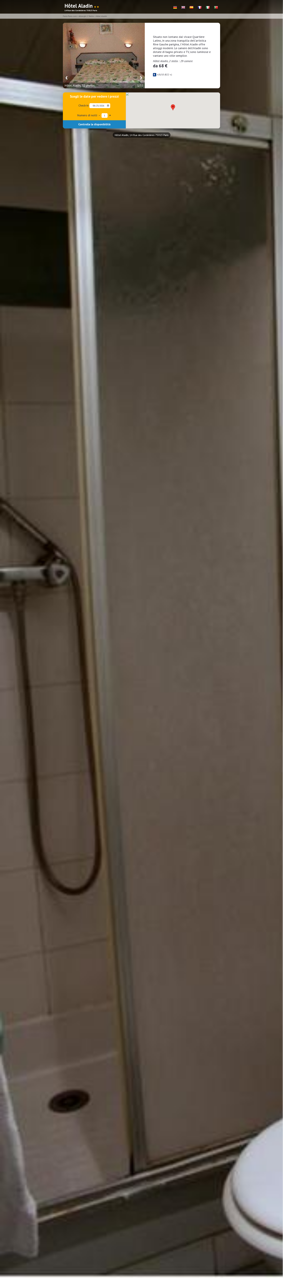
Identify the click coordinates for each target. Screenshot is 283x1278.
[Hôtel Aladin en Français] (200, 7)
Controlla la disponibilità (94, 124)
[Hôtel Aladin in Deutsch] (175, 7)
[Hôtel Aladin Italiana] (208, 7)
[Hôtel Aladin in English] (183, 7)
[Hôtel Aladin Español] (191, 7)
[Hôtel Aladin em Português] (216, 7)
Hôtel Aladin (101, 16)
